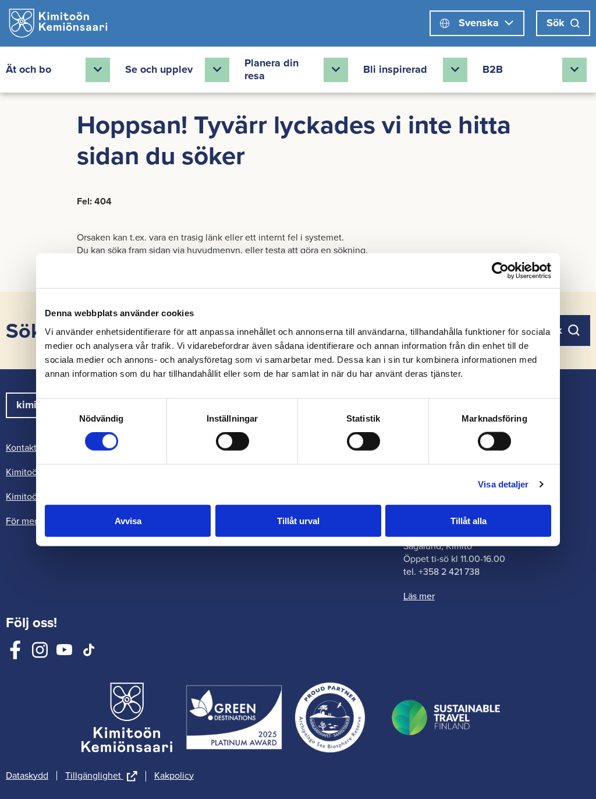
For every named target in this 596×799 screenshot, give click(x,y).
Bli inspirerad (395, 69)
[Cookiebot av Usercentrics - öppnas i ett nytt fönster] (500, 271)
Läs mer (419, 596)
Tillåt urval (298, 520)
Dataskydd (27, 775)
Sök (556, 22)
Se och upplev (159, 69)
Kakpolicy (174, 775)
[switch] (232, 441)
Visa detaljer (503, 484)
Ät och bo (28, 69)
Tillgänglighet (101, 776)
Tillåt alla (468, 520)
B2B (493, 69)
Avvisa (128, 520)
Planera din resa (271, 69)
